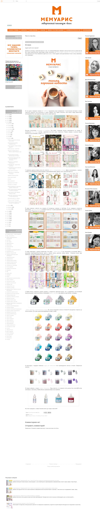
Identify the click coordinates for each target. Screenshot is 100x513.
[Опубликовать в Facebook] (49, 412)
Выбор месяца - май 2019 (13, 148)
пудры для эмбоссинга (49, 365)
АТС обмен (9, 241)
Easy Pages (9, 336)
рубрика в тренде (10, 287)
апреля (9, 138)
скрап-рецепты (10, 320)
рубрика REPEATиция (11, 313)
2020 (8, 120)
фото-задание (10, 331)
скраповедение (10, 323)
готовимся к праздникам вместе (14, 249)
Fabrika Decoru (57, 251)
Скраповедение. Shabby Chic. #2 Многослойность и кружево (26, 495)
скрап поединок (10, 318)
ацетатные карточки (36, 209)
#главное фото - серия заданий (14, 234)
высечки (44, 133)
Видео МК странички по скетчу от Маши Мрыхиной (14, 196)
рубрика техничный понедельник (14, 309)
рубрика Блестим (10, 286)
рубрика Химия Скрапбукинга (13, 310)
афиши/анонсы (10, 243)
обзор (8, 276)
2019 (8, 122)
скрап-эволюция (10, 321)
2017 (8, 213)
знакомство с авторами (12, 265)
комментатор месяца (11, 268)
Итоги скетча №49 (12, 177)
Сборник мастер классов (73, 30)
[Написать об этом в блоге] (46, 412)
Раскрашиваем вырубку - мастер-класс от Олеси (13, 155)
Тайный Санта (10, 329)
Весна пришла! (11, 180)
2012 (8, 222)
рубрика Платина (10, 298)
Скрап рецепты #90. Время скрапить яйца (14, 193)
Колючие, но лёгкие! (12, 184)
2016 (8, 215)
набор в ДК (9, 273)
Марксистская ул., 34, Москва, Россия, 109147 (38, 415)
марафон (9, 270)
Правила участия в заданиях (56, 30)
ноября (9, 125)
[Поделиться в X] (47, 412)
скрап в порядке (10, 315)
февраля (10, 207)
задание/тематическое (12, 262)
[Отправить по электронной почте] (44, 412)
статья (8, 328)
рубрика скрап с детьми (12, 301)
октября (10, 127)
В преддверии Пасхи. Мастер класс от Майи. (14, 168)
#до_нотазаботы (10, 235)
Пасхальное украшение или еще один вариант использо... (14, 159)
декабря (10, 123)
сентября (10, 129)
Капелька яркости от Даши (14, 198)
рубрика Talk (9, 284)
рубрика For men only (11, 312)
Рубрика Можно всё (11, 295)
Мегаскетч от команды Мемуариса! (13, 162)
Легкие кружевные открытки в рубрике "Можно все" (14, 187)
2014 (8, 218)
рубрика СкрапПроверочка (13, 305)
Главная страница (14, 30)
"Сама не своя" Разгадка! (13, 200)
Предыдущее (78, 464)
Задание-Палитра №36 (13, 175)
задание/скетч (10, 258)
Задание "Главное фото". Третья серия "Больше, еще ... (14, 152)
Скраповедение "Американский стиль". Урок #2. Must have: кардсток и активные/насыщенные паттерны (36, 480)
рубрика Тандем (10, 307)
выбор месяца (10, 246)
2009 (8, 226)
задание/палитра (10, 257)
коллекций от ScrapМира (43, 130)
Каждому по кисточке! (12, 182)
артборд (8, 240)
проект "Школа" (10, 279)
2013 (8, 220)
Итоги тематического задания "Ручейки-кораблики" (14, 190)
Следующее (28, 464)
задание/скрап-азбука (11, 260)
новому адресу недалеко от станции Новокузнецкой (69, 52)
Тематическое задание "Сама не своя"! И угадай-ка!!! (14, 202)
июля (9, 132)
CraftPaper (45, 111)
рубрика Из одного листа (12, 291)
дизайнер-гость (10, 251)
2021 (8, 118)
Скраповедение (86, 30)
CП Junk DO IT (10, 334)
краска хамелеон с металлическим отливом (36, 309)
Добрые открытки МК (11, 252)
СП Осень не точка (11, 326)
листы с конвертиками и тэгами (57, 170)
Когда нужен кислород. (13, 170)
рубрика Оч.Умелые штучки (13, 296)
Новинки (8, 274)
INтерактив (9, 337)
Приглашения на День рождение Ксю (13, 143)
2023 (8, 114)
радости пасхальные (11, 282)
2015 (8, 216)
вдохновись (9, 244)
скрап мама (9, 317)
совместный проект (11, 325)
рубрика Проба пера (11, 299)
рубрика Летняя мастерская (13, 293)
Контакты (24, 30)
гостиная (9, 248)
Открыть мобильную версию (53, 466)
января (9, 209)
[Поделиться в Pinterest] (50, 412)
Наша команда (33, 30)
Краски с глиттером (53, 293)
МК (7, 271)
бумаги (51, 254)
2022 (8, 116)
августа (9, 131)
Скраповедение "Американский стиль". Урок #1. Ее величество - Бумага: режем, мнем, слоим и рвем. (35, 488)
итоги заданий (10, 266)
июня (9, 134)
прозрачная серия (11, 281)
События (42, 30)
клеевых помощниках (44, 388)
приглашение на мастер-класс (13, 278)
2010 (8, 224)
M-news (30, 414)
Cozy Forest (35, 132)
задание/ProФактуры (11, 263)
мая (9, 136)
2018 (8, 211)
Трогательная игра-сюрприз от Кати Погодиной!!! (24, 503)
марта (9, 205)
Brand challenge (10, 333)
